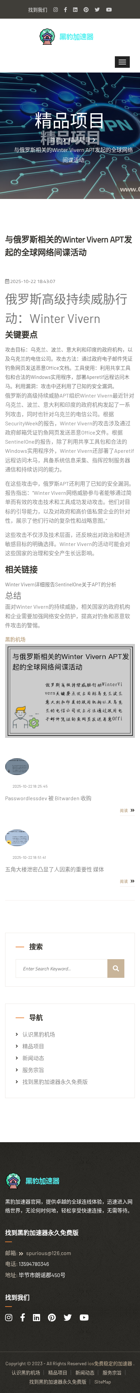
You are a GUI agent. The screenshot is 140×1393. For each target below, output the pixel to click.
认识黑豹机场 (38, 1034)
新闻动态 (33, 1058)
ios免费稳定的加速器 (110, 1363)
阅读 (124, 810)
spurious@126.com (48, 1253)
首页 (55, 140)
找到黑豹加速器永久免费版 (55, 1082)
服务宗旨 (33, 1070)
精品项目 (79, 140)
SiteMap (102, 1382)
